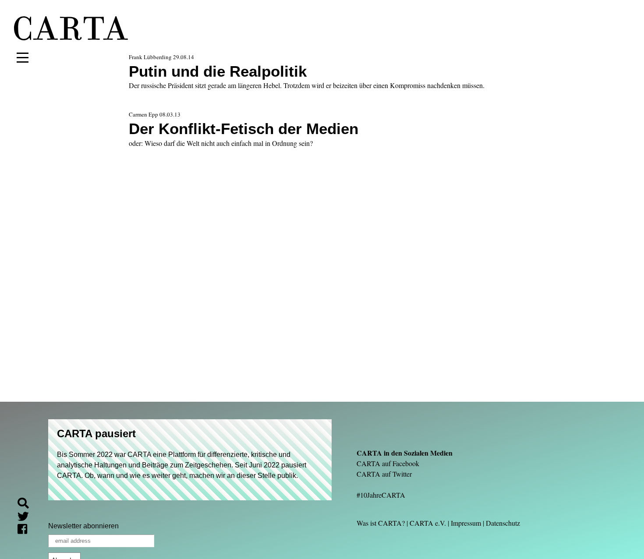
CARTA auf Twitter (384, 473)
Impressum (466, 522)
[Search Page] (27, 504)
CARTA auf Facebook (388, 463)
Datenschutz (503, 522)
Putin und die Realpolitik (218, 71)
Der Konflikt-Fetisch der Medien (243, 128)
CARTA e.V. (428, 522)
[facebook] (26, 530)
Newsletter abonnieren (83, 526)
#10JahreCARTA (381, 494)
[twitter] (27, 517)
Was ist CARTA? (381, 522)
